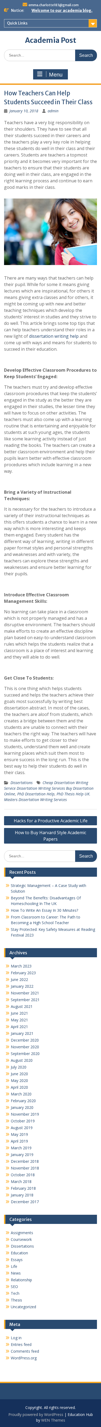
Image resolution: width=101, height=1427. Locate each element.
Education (19, 1252)
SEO (14, 1286)
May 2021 (19, 1019)
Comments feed (25, 1351)
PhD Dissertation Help (35, 793)
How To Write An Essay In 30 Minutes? (44, 910)
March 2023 (21, 966)
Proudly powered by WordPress (35, 1414)
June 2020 (19, 1073)
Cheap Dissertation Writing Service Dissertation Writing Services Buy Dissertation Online (48, 788)
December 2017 (25, 1201)
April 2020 (19, 1087)
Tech (15, 1293)
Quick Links (17, 23)
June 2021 (19, 1013)
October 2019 (23, 1120)
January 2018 (22, 1195)
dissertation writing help (54, 336)
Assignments (22, 1232)
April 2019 (19, 1141)
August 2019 (22, 1127)
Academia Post (50, 40)
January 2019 (22, 1154)
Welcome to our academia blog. (62, 10)
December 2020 (25, 1040)
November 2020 (25, 1046)
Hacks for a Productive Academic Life (51, 821)
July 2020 (18, 1067)
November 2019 (25, 1114)
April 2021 (19, 1026)
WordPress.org (24, 1357)
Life (14, 1266)
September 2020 (25, 1053)
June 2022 (19, 979)
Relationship (21, 1279)
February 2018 (23, 1188)
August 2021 (22, 1006)
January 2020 (22, 1107)
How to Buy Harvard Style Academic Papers (50, 836)
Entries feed (21, 1344)
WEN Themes (53, 1420)
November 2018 (25, 1168)
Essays (17, 1259)
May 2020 (19, 1080)
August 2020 (22, 1060)
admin (53, 110)
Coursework (21, 1239)
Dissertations (22, 782)
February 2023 (23, 972)
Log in (16, 1337)
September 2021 (25, 999)
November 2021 (25, 993)
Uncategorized (23, 1306)
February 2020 (23, 1100)
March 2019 (21, 1147)
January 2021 (22, 1033)
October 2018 (23, 1174)
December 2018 (25, 1161)
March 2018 (21, 1181)
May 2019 (19, 1134)
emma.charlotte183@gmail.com (54, 5)
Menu (55, 75)
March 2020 (21, 1094)
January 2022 (22, 986)
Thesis (16, 1300)
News (16, 1273)
